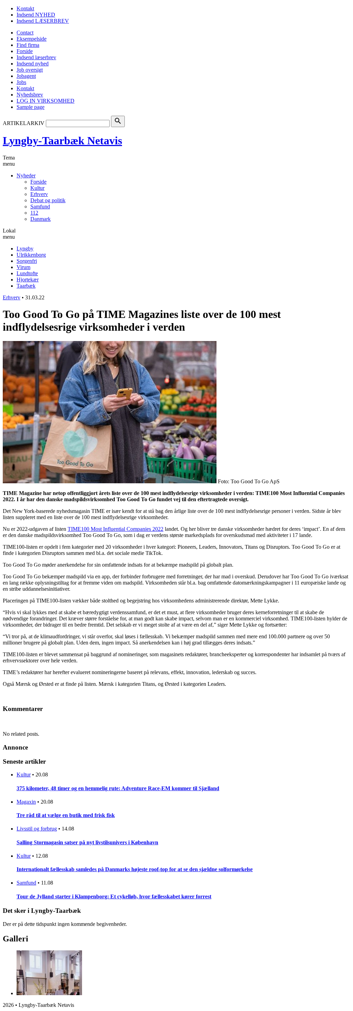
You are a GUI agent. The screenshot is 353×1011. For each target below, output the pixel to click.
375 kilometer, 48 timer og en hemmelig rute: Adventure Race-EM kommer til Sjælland (118, 788)
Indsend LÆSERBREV (43, 21)
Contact (25, 32)
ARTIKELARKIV (23, 123)
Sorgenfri (27, 261)
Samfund (40, 206)
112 (34, 213)
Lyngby (25, 248)
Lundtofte (27, 273)
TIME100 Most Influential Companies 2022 (115, 529)
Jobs (21, 82)
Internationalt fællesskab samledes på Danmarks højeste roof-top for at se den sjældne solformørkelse (135, 869)
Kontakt (25, 8)
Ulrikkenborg (31, 255)
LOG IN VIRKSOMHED (45, 101)
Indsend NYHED (36, 15)
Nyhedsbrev (30, 94)
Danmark (40, 219)
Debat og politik (47, 200)
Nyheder (26, 175)
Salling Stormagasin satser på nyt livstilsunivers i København (87, 842)
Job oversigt (30, 70)
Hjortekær (28, 279)
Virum (23, 267)
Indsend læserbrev (36, 57)
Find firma (28, 45)
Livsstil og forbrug (37, 829)
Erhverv (39, 194)
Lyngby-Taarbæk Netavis (62, 140)
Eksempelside (32, 39)
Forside (25, 51)
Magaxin (26, 802)
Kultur (37, 188)
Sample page (30, 107)
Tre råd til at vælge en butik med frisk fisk (66, 815)
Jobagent (26, 76)
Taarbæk (26, 286)
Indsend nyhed (33, 63)
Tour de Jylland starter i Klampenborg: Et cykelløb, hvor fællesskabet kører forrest (114, 896)
